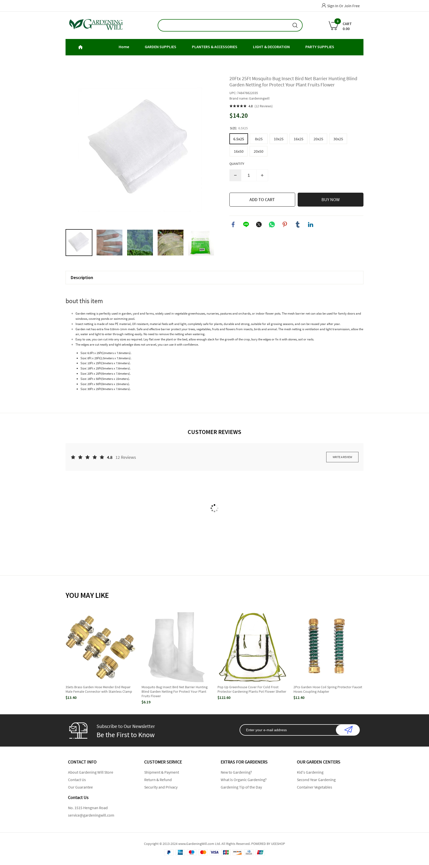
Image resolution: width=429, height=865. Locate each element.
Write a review (342, 457)
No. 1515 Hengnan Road (88, 807)
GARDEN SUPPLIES (160, 46)
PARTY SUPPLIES (319, 46)
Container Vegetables (314, 787)
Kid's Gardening (310, 772)
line (246, 224)
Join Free (352, 5)
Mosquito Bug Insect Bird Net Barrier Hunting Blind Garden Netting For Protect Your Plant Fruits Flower (175, 691)
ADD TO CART (262, 199)
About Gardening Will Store (90, 772)
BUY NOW (331, 199)
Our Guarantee (80, 787)
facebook (233, 224)
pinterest (284, 224)
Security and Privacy (161, 787)
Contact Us (77, 779)
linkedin (310, 224)
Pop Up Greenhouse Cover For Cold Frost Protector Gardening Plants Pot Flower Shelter (251, 689)
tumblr (297, 224)
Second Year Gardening (316, 779)
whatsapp (272, 224)
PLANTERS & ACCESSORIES (214, 46)
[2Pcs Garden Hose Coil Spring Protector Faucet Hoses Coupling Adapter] (328, 647)
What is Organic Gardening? (244, 779)
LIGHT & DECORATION (271, 46)
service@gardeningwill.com (91, 815)
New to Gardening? (236, 772)
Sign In (332, 5)
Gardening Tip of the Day (241, 787)
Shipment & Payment (161, 772)
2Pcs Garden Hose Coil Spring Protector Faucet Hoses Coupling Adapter (327, 689)
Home (124, 46)
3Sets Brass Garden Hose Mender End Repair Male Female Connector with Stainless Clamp (99, 689)
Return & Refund (158, 779)
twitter (259, 224)
